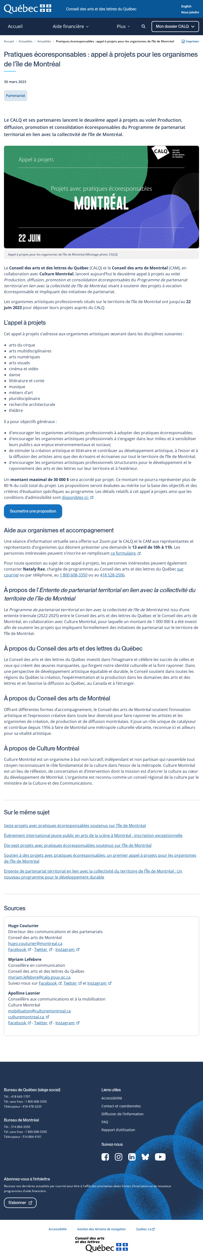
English (186, 6)
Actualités (25, 41)
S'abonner (17, 1202)
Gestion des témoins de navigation (101, 1229)
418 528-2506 (112, 575)
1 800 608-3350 (73, 575)
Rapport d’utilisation (118, 1129)
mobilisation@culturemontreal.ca (39, 1011)
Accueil (9, 41)
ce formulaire (126, 553)
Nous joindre (190, 12)
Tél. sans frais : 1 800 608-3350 (25, 1101)
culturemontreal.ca (28, 1017)
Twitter (43, 949)
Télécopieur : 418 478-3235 (23, 1106)
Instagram (67, 949)
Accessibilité (112, 1098)
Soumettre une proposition (33, 511)
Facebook (19, 949)
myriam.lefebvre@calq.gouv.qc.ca (39, 977)
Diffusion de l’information (123, 1114)
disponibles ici (77, 497)
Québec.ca (144, 1229)
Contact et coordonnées (121, 1106)
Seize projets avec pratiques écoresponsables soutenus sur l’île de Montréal (75, 825)
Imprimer (192, 41)
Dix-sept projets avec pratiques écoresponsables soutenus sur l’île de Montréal (78, 845)
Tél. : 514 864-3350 (17, 1127)
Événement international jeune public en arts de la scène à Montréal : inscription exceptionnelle (93, 835)
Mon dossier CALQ (172, 26)
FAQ (105, 1121)
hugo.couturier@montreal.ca (35, 943)
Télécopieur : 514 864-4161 (23, 1137)
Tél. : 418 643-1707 (17, 1096)
